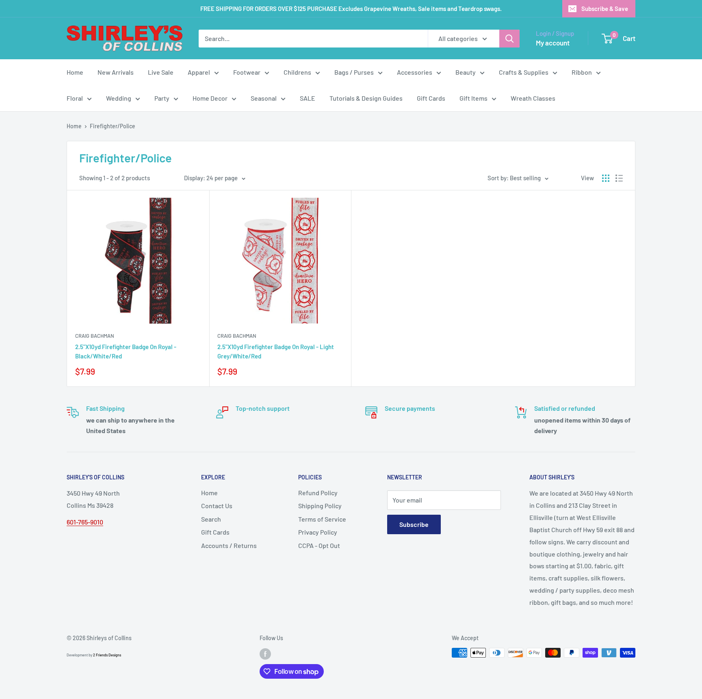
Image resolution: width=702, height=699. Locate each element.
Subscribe (414, 524)
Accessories (414, 72)
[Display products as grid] (605, 178)
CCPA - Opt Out (319, 545)
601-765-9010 (85, 522)
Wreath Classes (533, 98)
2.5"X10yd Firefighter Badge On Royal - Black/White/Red (125, 351)
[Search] (509, 38)
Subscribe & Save (604, 8)
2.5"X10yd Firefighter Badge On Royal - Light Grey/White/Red (275, 351)
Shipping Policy (320, 505)
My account (553, 43)
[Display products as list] (619, 178)
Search (211, 519)
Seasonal (264, 98)
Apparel (199, 72)
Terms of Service (322, 519)
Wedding (118, 98)
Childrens (297, 72)
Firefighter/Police (112, 126)
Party (161, 98)
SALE (307, 98)
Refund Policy (318, 492)
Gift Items (473, 98)
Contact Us (216, 505)
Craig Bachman (94, 335)
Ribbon (582, 72)
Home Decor (210, 98)
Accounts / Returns (229, 545)
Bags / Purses (354, 72)
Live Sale (160, 72)
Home (75, 72)
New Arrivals (116, 72)
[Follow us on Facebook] (265, 653)
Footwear (246, 72)
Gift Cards (431, 98)
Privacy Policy (317, 532)
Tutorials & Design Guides (366, 98)
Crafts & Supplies (523, 72)
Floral (75, 98)
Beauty (465, 72)
